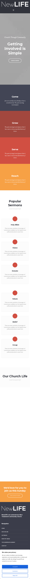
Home (3, 528)
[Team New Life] (15, 4)
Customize (15, 571)
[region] (15, 564)
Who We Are (5, 531)
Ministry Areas (6, 538)
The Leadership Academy (8, 542)
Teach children (8, 395)
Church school (8, 407)
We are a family (8, 477)
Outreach (4, 535)
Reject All (15, 575)
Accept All (15, 566)
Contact (4, 545)
